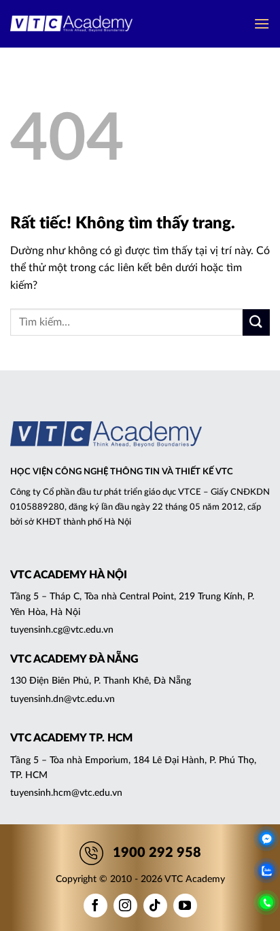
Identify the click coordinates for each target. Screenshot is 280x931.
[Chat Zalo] (266, 870)
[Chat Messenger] (266, 838)
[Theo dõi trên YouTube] (185, 905)
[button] (261, 23)
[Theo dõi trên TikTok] (155, 905)
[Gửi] (256, 322)
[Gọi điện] (266, 902)
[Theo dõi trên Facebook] (95, 905)
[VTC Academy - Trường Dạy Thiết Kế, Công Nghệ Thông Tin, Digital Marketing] (71, 24)
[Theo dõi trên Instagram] (125, 905)
